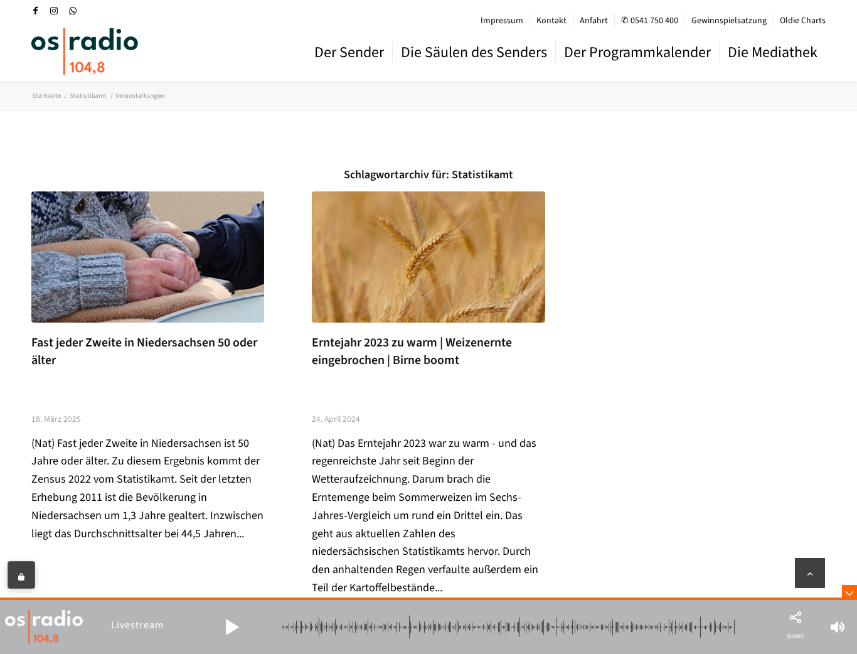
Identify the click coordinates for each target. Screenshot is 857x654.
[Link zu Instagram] (54, 10)
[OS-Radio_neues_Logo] (84, 51)
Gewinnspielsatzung (729, 20)
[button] (232, 627)
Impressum (502, 20)
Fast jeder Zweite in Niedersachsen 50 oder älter (144, 351)
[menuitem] (502, 20)
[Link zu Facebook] (35, 10)
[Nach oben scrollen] (810, 573)
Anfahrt (594, 20)
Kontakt (551, 20)
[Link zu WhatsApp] (72, 10)
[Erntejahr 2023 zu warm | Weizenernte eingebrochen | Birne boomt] (428, 257)
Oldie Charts (803, 20)
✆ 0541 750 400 (649, 20)
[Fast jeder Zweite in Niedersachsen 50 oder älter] (147, 257)
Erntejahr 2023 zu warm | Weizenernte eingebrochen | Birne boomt (412, 351)
